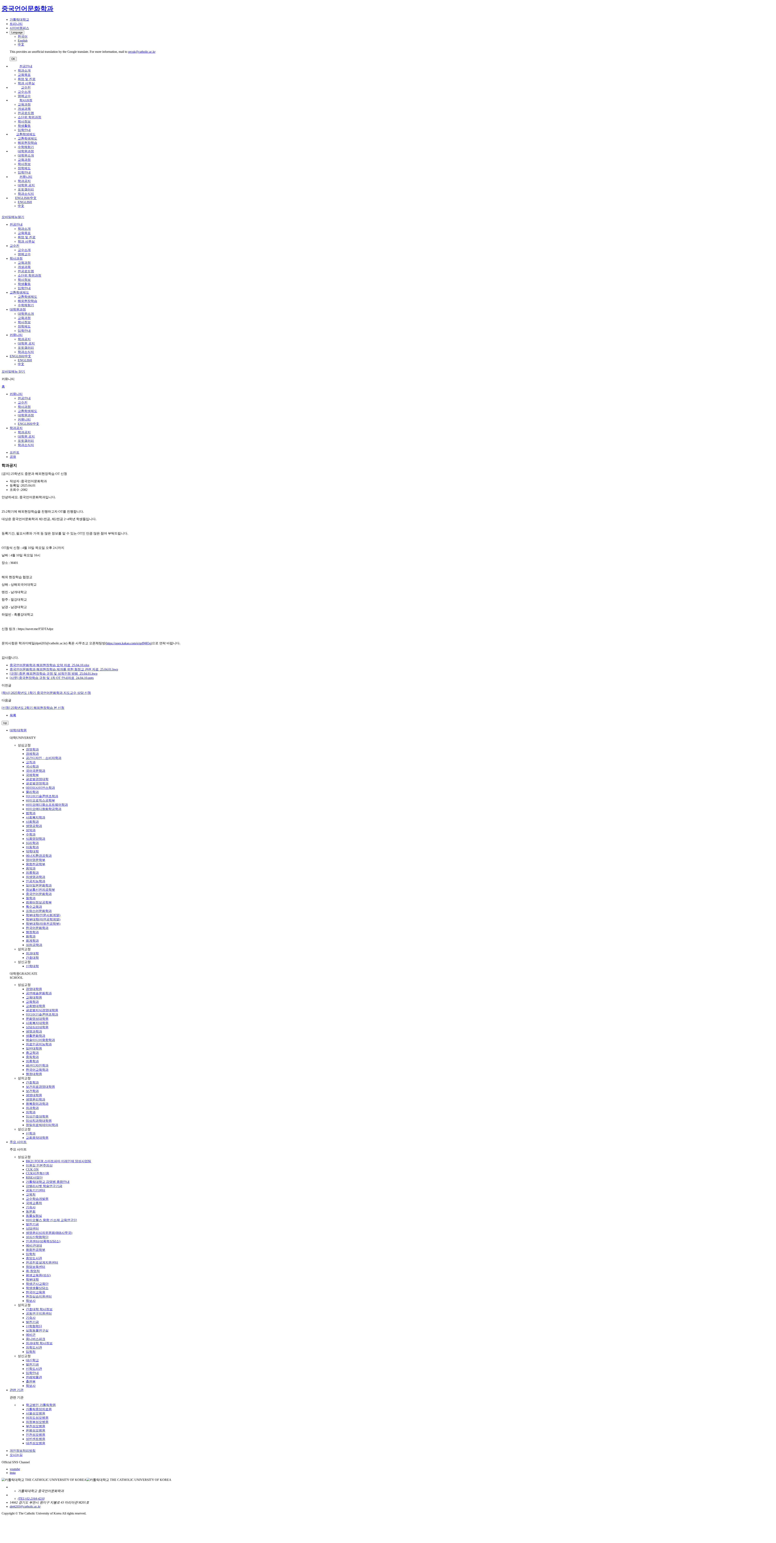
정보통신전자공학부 (40, 889)
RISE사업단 (34, 1177)
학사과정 (25, 100)
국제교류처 (34, 1203)
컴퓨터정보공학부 (39, 902)
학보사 (31, 1300)
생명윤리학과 (35, 1099)
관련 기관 (16, 1390)
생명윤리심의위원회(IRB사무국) (49, 1232)
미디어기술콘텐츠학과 (42, 796)
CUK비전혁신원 (37, 1173)
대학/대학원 (18, 730)
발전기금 (32, 1224)
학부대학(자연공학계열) (43, 919)
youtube (15, 1469)
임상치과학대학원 (39, 1120)
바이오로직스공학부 (40, 800)
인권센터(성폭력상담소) (43, 1241)
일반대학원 (34, 1048)
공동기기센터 (35, 1190)
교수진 (26, 87)
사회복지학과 (35, 817)
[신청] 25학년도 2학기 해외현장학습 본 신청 (33, 707)
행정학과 (32, 932)
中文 (21, 206)
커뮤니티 (25, 176)
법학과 (31, 813)
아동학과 (32, 847)
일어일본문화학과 (39, 885)
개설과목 (24, 108)
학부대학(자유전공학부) (43, 923)
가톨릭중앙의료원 (39, 1409)
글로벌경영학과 (37, 783)
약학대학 (32, 851)
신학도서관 (34, 1368)
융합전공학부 (35, 864)
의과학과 (32, 1108)
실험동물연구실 (37, 1330)
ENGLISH (25, 202)
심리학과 (32, 843)
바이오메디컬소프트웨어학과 (47, 804)
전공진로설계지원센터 (42, 1262)
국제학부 (32, 775)
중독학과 (32, 1057)
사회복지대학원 (37, 1023)
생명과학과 (34, 1031)
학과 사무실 (26, 83)
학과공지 (24, 181)
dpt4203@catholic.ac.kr (25, 1506)
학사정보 (24, 121)
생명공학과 (34, 826)
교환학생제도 (26, 134)
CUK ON (32, 1169)
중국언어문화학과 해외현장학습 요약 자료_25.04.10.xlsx (49, 665)
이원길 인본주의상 (39, 1165)
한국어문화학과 (37, 928)
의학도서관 (34, 1347)
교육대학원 (34, 997)
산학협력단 (34, 1326)
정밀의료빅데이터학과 (42, 1125)
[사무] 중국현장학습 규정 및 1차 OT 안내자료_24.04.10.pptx (52, 678)
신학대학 (32, 966)
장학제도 (24, 168)
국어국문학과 (35, 770)
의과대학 (32, 953)
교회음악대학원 (37, 1137)
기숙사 (31, 1207)
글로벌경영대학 (37, 779)
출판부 (31, 1381)
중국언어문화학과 (39, 894)
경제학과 (32, 753)
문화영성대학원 (37, 1018)
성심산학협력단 (37, 1237)
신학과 (31, 1133)
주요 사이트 (18, 1142)
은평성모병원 (35, 1430)
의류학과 (32, 872)
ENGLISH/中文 (26, 198)
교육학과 (32, 1001)
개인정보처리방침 (23, 1450)
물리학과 (32, 792)
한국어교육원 (35, 1292)
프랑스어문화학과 (39, 911)
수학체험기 (26, 147)
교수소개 (24, 91)
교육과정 (24, 104)
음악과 (31, 868)
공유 (13, 456)
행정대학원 (34, 1074)
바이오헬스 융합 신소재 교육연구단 (51, 1220)
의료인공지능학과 (39, 1044)
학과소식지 (26, 193)
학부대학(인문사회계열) (43, 915)
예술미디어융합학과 (40, 1040)
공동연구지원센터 (39, 1313)
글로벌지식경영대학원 (42, 1010)
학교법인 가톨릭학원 (41, 1405)
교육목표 (24, 74)
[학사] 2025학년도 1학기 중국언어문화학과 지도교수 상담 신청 (46, 693)
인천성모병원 (35, 1434)
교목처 (31, 1194)
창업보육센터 (35, 1266)
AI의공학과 (34, 945)
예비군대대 (34, 1245)
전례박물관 (34, 1377)
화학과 (31, 936)
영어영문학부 (35, 860)
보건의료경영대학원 (40, 1086)
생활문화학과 (35, 1035)
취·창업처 (33, 1271)
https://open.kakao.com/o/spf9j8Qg (128, 643)
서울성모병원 (35, 1413)
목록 (13, 715)
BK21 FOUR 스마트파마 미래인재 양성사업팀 (58, 1161)
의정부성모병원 (37, 1422)
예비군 (31, 1334)
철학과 (31, 898)
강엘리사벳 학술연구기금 (44, 1186)
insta (13, 1472)
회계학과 (32, 940)
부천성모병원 (35, 1426)
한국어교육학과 (37, 1069)
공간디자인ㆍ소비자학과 (43, 758)
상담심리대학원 (37, 1027)
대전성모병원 (35, 1443)
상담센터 (32, 1228)
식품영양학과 (35, 838)
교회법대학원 (35, 1006)
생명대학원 (34, 1095)
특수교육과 (34, 906)
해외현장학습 (27, 142)
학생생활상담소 (37, 1288)
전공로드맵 (26, 113)
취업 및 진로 (27, 79)
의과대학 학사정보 (39, 1343)
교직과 (31, 762)
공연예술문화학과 (39, 993)
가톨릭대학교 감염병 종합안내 (48, 1181)
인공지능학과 (35, 881)
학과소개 (24, 70)
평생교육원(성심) (38, 1275)
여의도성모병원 (37, 1417)
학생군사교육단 (37, 1283)
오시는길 (16, 1455)
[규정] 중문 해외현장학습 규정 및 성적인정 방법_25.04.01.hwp (53, 673)
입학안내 (24, 130)
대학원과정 (26, 151)
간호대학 (32, 957)
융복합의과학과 (37, 1103)
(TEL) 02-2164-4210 (31, 1498)
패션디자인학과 (37, 1065)
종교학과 (32, 1052)
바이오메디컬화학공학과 (43, 809)
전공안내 (25, 66)
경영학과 (32, 749)
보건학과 (32, 1091)
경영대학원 (34, 989)
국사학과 (32, 766)
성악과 (31, 830)
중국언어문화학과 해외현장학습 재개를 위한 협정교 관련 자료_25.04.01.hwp (64, 669)
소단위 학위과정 (29, 117)
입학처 (31, 1254)
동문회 (31, 1211)
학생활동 (24, 125)
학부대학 (32, 1279)
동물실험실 (34, 1215)
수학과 (31, 834)
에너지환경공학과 (39, 855)
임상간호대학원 (37, 1116)
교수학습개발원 (37, 1198)
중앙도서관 (34, 1258)
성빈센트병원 (35, 1439)
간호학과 (32, 1082)
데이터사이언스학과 (40, 787)
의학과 (31, 1112)
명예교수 (24, 96)
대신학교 (32, 1360)
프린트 (14, 452)
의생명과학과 (35, 877)
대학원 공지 (26, 185)
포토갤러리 (26, 189)
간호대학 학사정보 (39, 1309)
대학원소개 (26, 155)
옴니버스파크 (35, 1339)
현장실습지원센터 (39, 1296)
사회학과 (32, 821)
